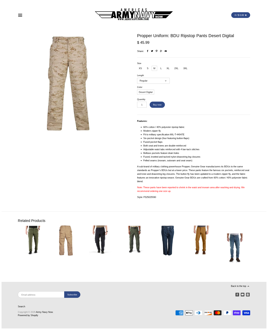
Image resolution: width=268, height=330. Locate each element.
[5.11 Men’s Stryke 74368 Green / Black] (33, 248)
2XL (176, 68)
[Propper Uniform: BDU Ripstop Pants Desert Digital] (68, 83)
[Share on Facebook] (147, 51)
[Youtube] (242, 294)
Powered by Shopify (28, 315)
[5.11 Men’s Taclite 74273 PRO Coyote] (66, 248)
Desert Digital (145, 92)
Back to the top (239, 286)
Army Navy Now (44, 312)
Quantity (141, 99)
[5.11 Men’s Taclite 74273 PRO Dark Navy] (100, 248)
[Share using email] (165, 51)
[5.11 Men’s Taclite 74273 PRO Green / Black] (134, 248)
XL (168, 68)
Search (21, 306)
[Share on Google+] (161, 51)
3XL (185, 68)
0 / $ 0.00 (240, 15)
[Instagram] (248, 294)
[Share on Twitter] (152, 51)
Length (140, 75)
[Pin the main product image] (156, 51)
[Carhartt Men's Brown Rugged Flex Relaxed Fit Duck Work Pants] (201, 248)
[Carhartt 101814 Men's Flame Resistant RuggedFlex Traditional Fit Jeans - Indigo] (168, 248)
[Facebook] (237, 294)
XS (140, 68)
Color (139, 87)
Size (139, 63)
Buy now (157, 104)
